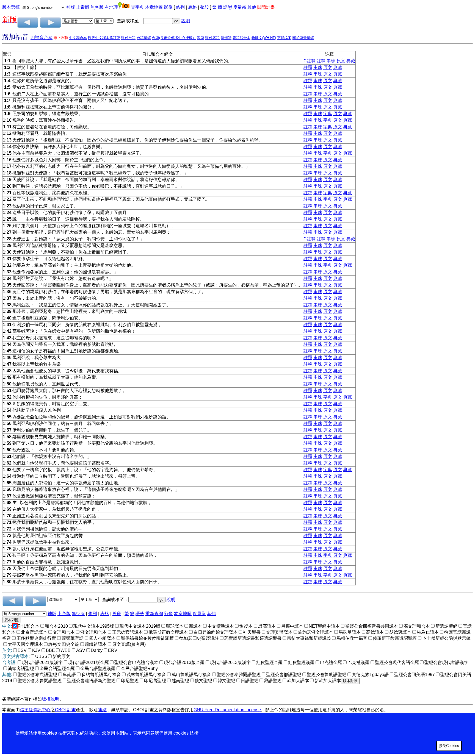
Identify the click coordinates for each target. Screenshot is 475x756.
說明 (185, 20)
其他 (251, 7)
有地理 (111, 7)
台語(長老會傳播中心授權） (174, 38)
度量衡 (239, 7)
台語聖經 (144, 38)
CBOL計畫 (65, 709)
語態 (227, 7)
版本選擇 (11, 7)
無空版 (97, 7)
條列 (180, 7)
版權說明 (50, 699)
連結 (102, 709)
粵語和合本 (241, 38)
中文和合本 (78, 38)
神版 (70, 7)
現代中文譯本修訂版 (104, 38)
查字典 (137, 7)
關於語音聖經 (303, 38)
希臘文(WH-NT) (264, 38)
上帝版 (82, 7)
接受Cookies (449, 746)
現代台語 (128, 38)
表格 (192, 7)
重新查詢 (154, 613)
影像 (168, 7)
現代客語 (212, 38)
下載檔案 (284, 38)
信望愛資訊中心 (35, 709)
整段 (204, 7)
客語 (200, 38)
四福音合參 (42, 37)
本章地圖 (154, 7)
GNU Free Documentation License (227, 709)
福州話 (226, 38)
